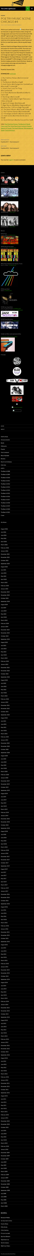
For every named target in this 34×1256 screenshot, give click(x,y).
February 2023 (5, 661)
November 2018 (5, 822)
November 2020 (5, 746)
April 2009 (4, 1168)
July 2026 (3, 532)
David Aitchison (10, 130)
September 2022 (5, 677)
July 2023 (3, 645)
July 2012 (3, 1061)
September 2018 (5, 828)
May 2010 (3, 1137)
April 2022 (4, 692)
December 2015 (5, 932)
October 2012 (4, 1051)
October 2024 (4, 598)
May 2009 (3, 1165)
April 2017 (4, 881)
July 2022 (3, 683)
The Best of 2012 (5, 484)
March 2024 (4, 620)
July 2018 (3, 834)
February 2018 (5, 850)
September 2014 (5, 979)
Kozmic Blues (4, 1224)
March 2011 (4, 1111)
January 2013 (4, 1042)
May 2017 (3, 878)
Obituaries (4, 446)
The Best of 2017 (5, 499)
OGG (10, 184)
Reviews (3, 458)
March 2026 (4, 544)
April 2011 (4, 1108)
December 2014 (5, 970)
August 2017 (4, 869)
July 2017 (3, 872)
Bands (2, 443)
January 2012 (4, 1080)
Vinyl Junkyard (5, 452)
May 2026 (3, 538)
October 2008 (4, 1187)
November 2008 (5, 1184)
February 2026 (5, 548)
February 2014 (5, 1001)
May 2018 (3, 840)
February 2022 (5, 699)
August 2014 (4, 982)
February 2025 (5, 585)
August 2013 (4, 1020)
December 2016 (5, 894)
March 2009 (4, 1171)
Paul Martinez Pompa (11, 124)
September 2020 (5, 752)
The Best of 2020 (5, 509)
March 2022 (4, 696)
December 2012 (5, 1045)
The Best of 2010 (5, 477)
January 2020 (4, 777)
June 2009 (3, 1162)
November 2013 (5, 1011)
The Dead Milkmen (17, 128)
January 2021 (4, 740)
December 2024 (5, 592)
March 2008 (4, 1206)
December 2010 (5, 1121)
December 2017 (5, 856)
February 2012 (5, 1077)
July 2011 (3, 1099)
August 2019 (4, 793)
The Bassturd (22, 124)
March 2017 (4, 885)
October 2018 (4, 825)
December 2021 (5, 705)
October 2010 (4, 1127)
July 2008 (3, 1193)
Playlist (3, 449)
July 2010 (3, 1130)
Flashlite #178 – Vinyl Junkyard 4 (10, 147)
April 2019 (4, 806)
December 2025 (5, 554)
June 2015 (3, 951)
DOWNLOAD (11, 235)
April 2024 (4, 617)
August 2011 (4, 1096)
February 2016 (5, 926)
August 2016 (4, 907)
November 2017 (5, 859)
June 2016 (3, 913)
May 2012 (3, 1067)
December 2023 (5, 629)
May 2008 (3, 1200)
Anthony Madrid (26, 126)
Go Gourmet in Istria (6, 1220)
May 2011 (3, 1105)
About (3, 429)
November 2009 (5, 1155)
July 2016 (3, 910)
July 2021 (3, 721)
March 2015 (4, 960)
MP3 (14, 184)
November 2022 (5, 670)
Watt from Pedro (5, 1246)
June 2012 (3, 1064)
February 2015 (5, 963)
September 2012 (5, 1055)
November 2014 (5, 973)
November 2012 (5, 1048)
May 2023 (3, 651)
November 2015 (5, 935)
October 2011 (4, 1089)
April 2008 (4, 1203)
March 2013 (4, 1036)
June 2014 (3, 989)
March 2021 (4, 733)
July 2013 (3, 1023)
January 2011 (4, 1118)
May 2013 (3, 1029)
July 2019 (3, 796)
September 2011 (5, 1092)
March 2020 (4, 771)
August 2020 (4, 755)
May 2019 (3, 803)
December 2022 (5, 667)
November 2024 (5, 595)
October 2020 (4, 749)
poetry (3, 15)
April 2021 (4, 730)
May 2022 (3, 689)
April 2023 (4, 655)
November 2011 (5, 1086)
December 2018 (5, 818)
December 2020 (5, 743)
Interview (3, 465)
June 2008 (3, 1196)
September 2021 (5, 714)
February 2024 (5, 623)
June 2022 (3, 686)
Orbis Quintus (5, 1230)
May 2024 (3, 614)
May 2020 (3, 765)
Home (2, 426)
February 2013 (5, 1039)
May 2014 (3, 992)
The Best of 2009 (5, 474)
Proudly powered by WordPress (8, 1254)
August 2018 (4, 831)
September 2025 (5, 563)
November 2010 (5, 1124)
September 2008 (5, 1190)
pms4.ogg (13, 73)
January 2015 (4, 966)
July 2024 (3, 607)
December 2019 (5, 781)
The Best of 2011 (5, 480)
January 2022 (4, 702)
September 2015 (5, 941)
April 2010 (4, 1140)
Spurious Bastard (5, 1236)
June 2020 (3, 762)
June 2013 (3, 1026)
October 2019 (4, 787)
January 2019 (4, 815)
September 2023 (5, 639)
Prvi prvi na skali (5, 1233)
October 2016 (4, 900)
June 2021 (3, 724)
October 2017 (4, 863)
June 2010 (3, 1133)
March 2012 (4, 1074)
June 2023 (3, 648)
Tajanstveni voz (5, 1239)
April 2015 (4, 957)
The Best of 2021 (5, 512)
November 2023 (5, 633)
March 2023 (4, 658)
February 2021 (5, 737)
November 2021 (5, 708)
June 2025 (3, 573)
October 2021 (4, 711)
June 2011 (3, 1102)
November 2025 (5, 557)
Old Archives (4, 436)
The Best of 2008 (5, 471)
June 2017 (3, 875)
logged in (11, 160)
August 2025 (4, 566)
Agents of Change (6, 128)
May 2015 (3, 954)
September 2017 (5, 866)
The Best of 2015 (5, 493)
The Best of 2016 (5, 496)
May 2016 (3, 916)
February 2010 (5, 1146)
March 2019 (4, 809)
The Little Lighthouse (8, 9)
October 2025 (4, 560)
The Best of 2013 (5, 487)
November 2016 (5, 897)
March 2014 (4, 998)
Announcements (5, 440)
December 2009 (5, 1152)
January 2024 (4, 626)
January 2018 (4, 853)
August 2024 (4, 604)
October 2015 (4, 938)
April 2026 (4, 541)
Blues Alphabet (5, 455)
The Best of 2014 (5, 490)
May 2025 (3, 576)
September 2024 (5, 601)
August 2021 (4, 718)
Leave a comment (16, 25)
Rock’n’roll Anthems (6, 462)
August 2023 (4, 642)
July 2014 (3, 985)
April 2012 (4, 1070)
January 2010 (4, 1149)
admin (9, 25)
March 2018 (4, 847)
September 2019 (5, 790)
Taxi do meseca (5, 1242)
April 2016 (4, 919)
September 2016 (5, 903)
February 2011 (5, 1114)
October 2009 (4, 1159)
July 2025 (3, 570)
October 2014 (4, 976)
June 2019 (3, 800)
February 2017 (5, 888)
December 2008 (5, 1181)
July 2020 (3, 759)
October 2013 (4, 1014)
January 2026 (4, 551)
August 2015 (4, 944)
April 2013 (4, 1033)
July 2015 (3, 948)
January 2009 (4, 1177)
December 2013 (5, 1007)
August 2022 (4, 680)
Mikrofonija (4, 1227)
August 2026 (4, 529)
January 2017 (4, 891)
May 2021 (3, 727)
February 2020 (5, 774)
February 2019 (5, 812)
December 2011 (5, 1083)
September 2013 (5, 1017)
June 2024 (3, 611)
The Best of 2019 (5, 506)
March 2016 (4, 922)
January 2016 (4, 929)
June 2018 (3, 837)
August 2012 (4, 1058)
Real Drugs (17, 126)
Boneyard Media (5, 1217)
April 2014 (4, 995)
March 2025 (4, 582)
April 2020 (4, 768)
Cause (2, 515)
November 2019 (5, 784)
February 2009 (5, 1174)
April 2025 (4, 579)
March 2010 (4, 1143)
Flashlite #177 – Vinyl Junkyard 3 (10, 141)
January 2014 (4, 1004)
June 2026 (3, 535)
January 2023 (4, 664)
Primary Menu (32, 8)
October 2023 (4, 636)
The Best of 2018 (5, 503)
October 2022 (4, 674)
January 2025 (4, 589)
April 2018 (4, 844)
